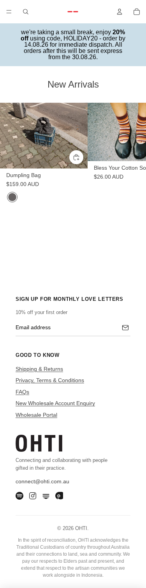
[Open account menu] (119, 11)
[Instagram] (33, 496)
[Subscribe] (125, 328)
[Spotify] (19, 496)
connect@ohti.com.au (42, 481)
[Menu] (9, 12)
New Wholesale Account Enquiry (55, 403)
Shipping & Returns (39, 369)
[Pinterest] (59, 496)
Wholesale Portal (36, 415)
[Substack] (46, 496)
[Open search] (25, 11)
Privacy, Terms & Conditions (50, 380)
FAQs (22, 392)
